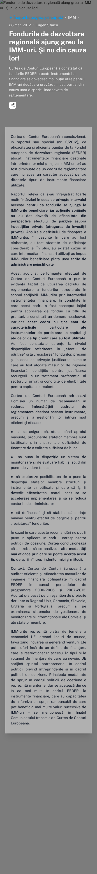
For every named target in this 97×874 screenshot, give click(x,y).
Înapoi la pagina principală (38, 17)
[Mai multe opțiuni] (12, 105)
